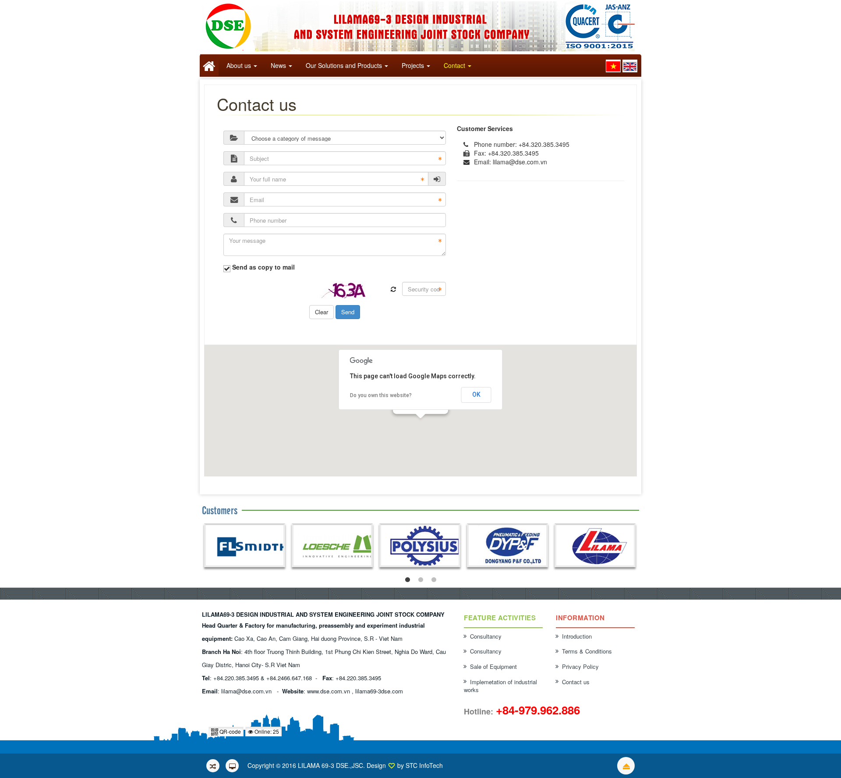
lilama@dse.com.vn (520, 161)
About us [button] (239, 65)
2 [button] (420, 580)
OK (476, 394)
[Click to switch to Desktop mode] (232, 765)
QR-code (229, 731)
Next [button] (634, 546)
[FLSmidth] (244, 546)
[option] (244, 545)
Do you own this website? (381, 395)
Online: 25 (266, 731)
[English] (629, 66)
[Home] (209, 65)
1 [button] (407, 580)
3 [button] (433, 580)
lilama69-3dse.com (379, 691)
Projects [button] (413, 65)
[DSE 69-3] (420, 25)
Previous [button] (205, 546)
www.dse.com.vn (328, 691)
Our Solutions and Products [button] (344, 65)
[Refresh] (393, 289)
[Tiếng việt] (613, 66)
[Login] (437, 179)
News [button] (278, 65)
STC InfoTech (424, 765)
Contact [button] (454, 65)
